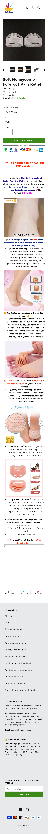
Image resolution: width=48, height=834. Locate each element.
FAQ (7, 623)
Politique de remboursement (18, 670)
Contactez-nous (12, 636)
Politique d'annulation (15, 656)
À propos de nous (13, 629)
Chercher (9, 616)
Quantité (6, 127)
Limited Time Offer (11, 107)
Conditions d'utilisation (16, 683)
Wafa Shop (27, 826)
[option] (12, 69)
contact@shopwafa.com (21, 730)
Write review (9, 92)
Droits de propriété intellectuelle (21, 690)
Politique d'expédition (15, 650)
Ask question (9, 95)
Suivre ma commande (15, 643)
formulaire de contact (17, 708)
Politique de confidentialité (18, 663)
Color (5, 117)
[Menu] (43, 8)
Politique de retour (14, 676)
